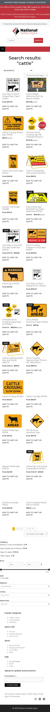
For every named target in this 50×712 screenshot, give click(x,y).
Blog (11, 652)
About (44, 24)
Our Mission (13, 650)
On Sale (5, 578)
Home (5, 24)
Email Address (11, 676)
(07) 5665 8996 (14, 661)
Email (11, 664)
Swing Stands (14, 620)
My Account (15, 24)
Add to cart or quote (10, 107)
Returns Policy (14, 645)
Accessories (15, 696)
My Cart (12, 631)
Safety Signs (21, 694)
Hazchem (13, 622)
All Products (9, 694)
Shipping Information (17, 648)
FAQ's (11, 666)
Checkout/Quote (33, 24)
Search (38, 40)
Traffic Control (14, 618)
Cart (23, 24)
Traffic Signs (32, 694)
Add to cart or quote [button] (34, 107)
